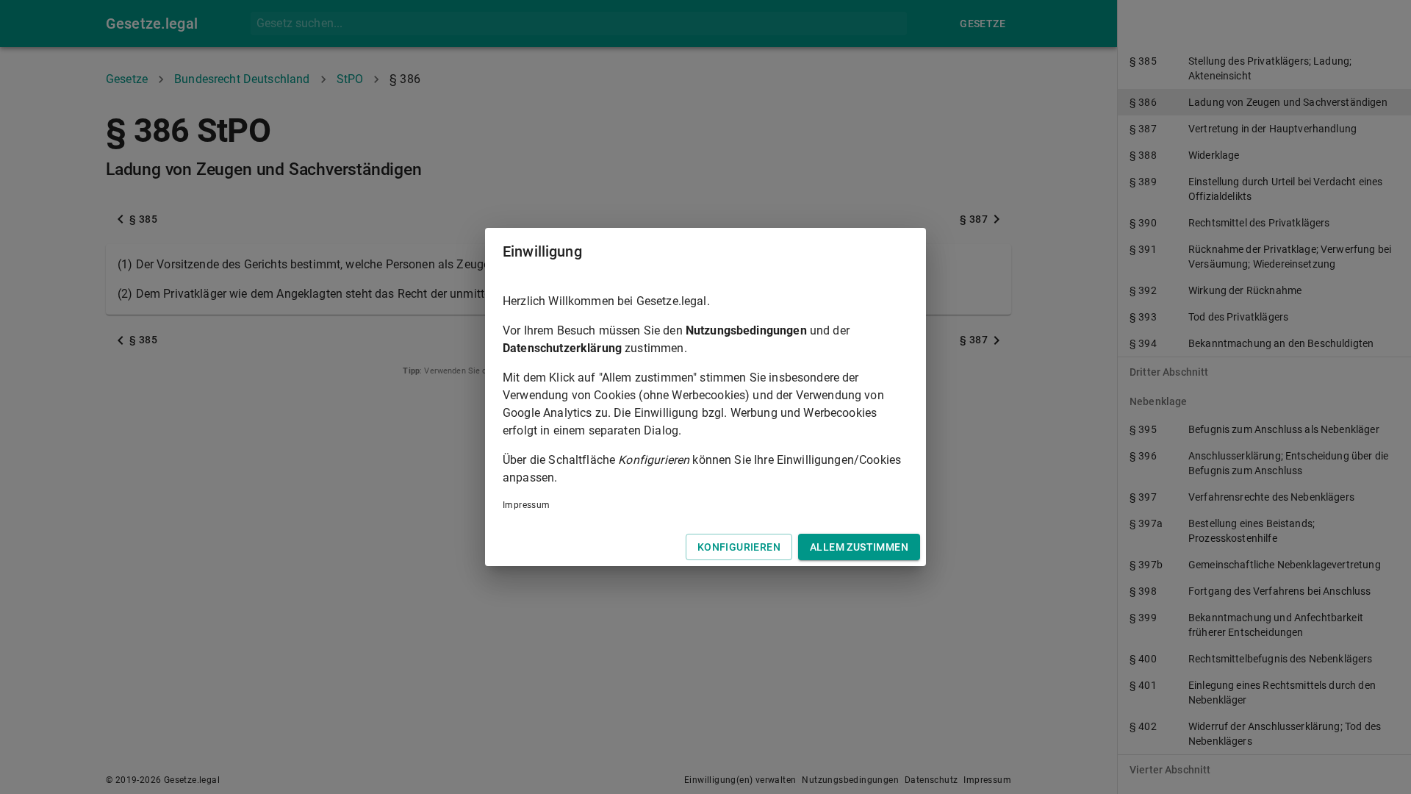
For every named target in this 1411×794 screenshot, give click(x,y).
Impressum (526, 505)
